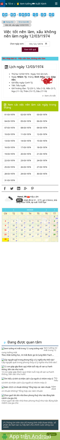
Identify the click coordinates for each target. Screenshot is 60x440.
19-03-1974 (9, 154)
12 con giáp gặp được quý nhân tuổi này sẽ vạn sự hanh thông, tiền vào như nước (28, 373)
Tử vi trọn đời (24, 22)
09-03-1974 (42, 127)
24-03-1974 (42, 160)
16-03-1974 (9, 147)
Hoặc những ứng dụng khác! (36, 438)
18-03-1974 (42, 147)
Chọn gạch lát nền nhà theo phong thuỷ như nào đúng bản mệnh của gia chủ (30, 401)
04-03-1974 (9, 121)
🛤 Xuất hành (39, 3)
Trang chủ (9, 22)
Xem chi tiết (50, 96)
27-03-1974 (42, 167)
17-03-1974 (26, 147)
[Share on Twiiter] (11, 188)
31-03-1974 (9, 180)
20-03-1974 (26, 154)
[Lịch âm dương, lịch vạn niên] (2, 3)
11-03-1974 (26, 134)
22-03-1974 (9, 160)
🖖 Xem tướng (24, 3)
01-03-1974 (9, 114)
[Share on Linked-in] (18, 188)
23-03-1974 (26, 160)
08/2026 (30, 210)
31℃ (19, 200)
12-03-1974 (42, 134)
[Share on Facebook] (5, 188)
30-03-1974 (42, 173)
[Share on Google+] (25, 188)
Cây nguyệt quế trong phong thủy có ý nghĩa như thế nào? (29, 362)
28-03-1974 (9, 173)
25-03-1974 (9, 167)
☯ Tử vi (9, 3)
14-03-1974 (26, 140)
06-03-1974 (42, 121)
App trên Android (30, 436)
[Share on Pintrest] (32, 188)
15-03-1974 (42, 140)
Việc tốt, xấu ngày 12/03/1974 (16, 25)
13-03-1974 (9, 140)
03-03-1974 (42, 114)
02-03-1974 (26, 114)
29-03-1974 (26, 173)
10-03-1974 (9, 134)
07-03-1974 (9, 127)
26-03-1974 (26, 167)
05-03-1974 (26, 121)
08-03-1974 (26, 127)
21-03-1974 (42, 154)
